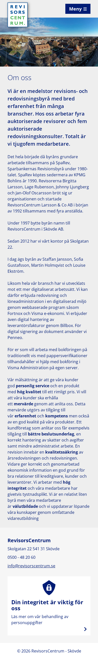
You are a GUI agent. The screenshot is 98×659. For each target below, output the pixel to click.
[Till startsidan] (18, 14)
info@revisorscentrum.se (31, 566)
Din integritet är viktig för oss (49, 605)
